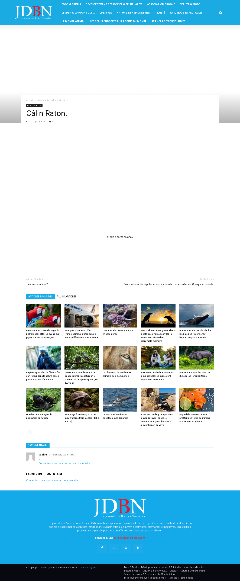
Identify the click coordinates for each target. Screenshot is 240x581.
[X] (37, 135)
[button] (221, 13)
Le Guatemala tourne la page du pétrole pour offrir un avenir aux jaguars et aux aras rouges (42, 334)
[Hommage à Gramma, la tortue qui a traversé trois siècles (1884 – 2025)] (81, 400)
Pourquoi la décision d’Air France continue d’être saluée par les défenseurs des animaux (81, 334)
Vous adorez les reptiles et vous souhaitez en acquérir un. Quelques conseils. (169, 284)
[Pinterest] (45, 135)
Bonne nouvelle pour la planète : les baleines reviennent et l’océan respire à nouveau (196, 334)
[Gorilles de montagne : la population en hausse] (43, 400)
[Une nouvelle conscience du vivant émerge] (120, 316)
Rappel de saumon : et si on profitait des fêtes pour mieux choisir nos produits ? (194, 418)
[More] (70, 135)
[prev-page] (28, 432)
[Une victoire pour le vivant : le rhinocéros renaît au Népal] (196, 358)
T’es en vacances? (37, 284)
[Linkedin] (62, 135)
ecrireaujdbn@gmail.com (129, 538)
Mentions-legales (88, 567)
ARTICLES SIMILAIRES (40, 296)
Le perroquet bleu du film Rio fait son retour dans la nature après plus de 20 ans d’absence (43, 376)
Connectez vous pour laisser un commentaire (64, 463)
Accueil (29, 100)
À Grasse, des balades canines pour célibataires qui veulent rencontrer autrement (157, 376)
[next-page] (34, 432)
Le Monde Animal (45, 100)
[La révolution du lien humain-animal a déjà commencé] (120, 358)
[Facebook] (29, 135)
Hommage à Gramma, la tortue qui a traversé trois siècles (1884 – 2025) (81, 418)
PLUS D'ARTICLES (66, 296)
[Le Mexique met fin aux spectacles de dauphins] (120, 400)
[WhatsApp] (53, 135)
